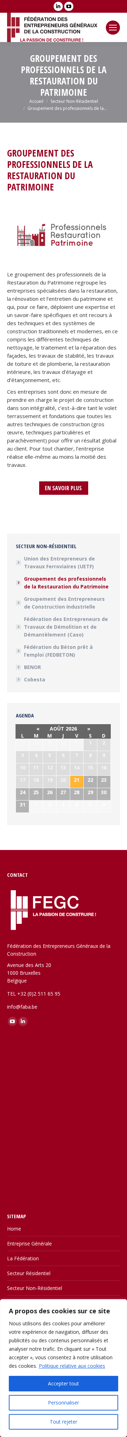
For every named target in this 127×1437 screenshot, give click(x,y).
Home (14, 1228)
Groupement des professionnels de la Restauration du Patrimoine (66, 582)
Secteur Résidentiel (28, 1273)
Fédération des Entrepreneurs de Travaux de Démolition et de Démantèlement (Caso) (66, 627)
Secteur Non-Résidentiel (34, 1288)
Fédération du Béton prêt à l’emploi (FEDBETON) (58, 651)
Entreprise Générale (29, 1243)
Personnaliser (63, 1402)
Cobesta (34, 679)
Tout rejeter (63, 1421)
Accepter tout (63, 1383)
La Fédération (23, 1258)
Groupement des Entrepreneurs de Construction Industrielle (64, 603)
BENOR (32, 667)
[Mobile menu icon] (113, 27)
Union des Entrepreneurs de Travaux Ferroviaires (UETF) (59, 562)
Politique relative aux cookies (72, 1365)
